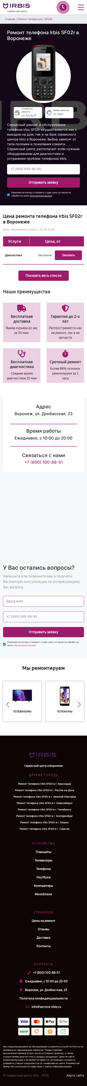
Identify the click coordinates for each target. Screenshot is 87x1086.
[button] (8, 704)
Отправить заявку (43, 182)
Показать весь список (43, 275)
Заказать (68, 255)
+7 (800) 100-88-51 (43, 462)
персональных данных (41, 196)
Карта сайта (75, 1075)
